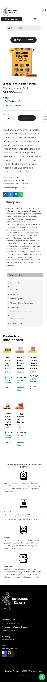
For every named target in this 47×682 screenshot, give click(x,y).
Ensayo (15, 180)
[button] (35, 19)
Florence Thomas (33, 372)
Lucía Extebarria (8, 372)
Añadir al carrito (26, 118)
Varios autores (7, 428)
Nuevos (22, 180)
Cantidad (6, 114)
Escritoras (15, 183)
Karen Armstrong (20, 372)
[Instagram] (11, 654)
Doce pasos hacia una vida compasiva (20, 363)
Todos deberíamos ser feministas (20, 418)
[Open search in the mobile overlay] (23, 28)
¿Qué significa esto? (12, 101)
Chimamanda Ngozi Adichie (16, 88)
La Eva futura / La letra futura (7, 363)
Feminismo (24, 183)
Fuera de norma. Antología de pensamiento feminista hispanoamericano (8, 419)
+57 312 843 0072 (9, 640)
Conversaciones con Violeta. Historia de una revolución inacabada (33, 363)
